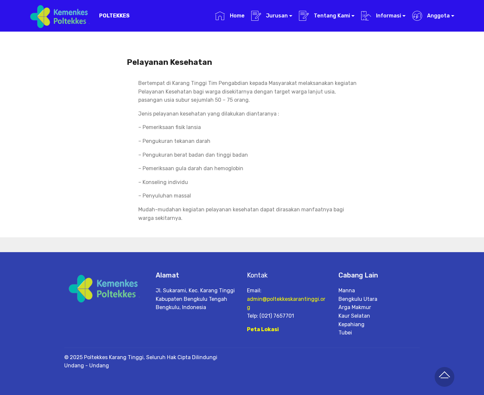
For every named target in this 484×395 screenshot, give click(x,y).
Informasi (388, 16)
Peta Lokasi (263, 329)
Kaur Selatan (354, 316)
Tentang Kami (331, 16)
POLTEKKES (114, 16)
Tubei (345, 332)
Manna (346, 290)
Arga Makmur (354, 307)
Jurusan (276, 16)
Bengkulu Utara (357, 299)
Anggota (438, 16)
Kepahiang (351, 324)
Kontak (257, 275)
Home (236, 16)
